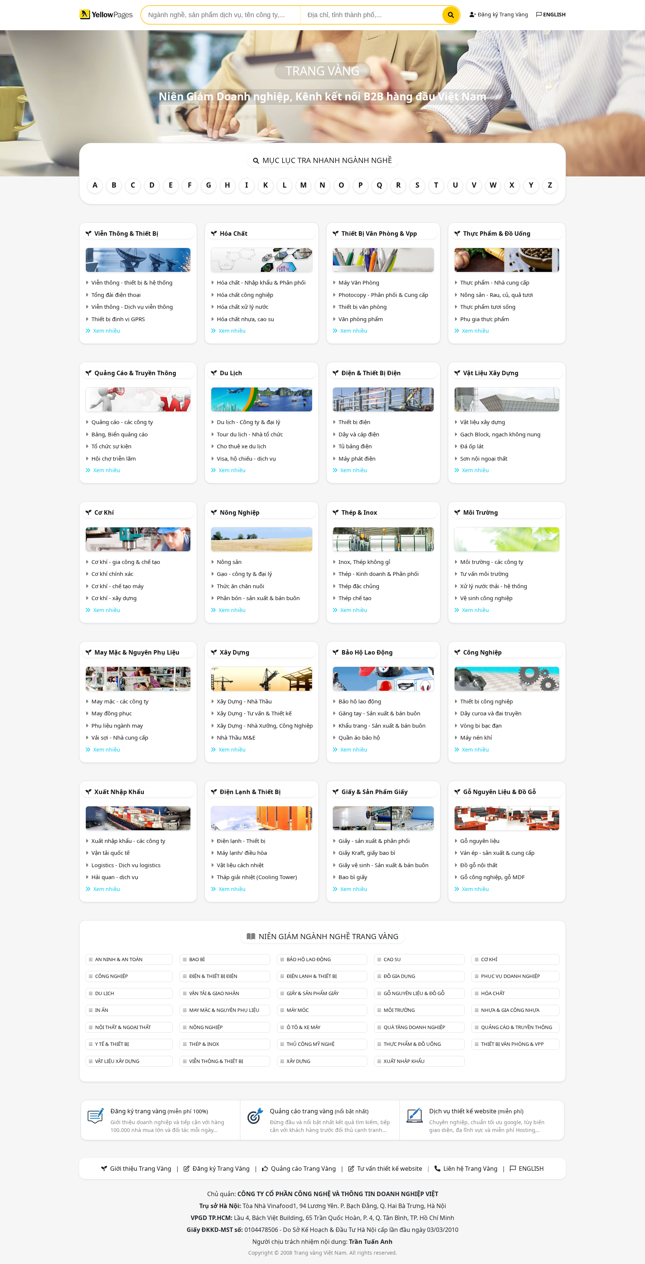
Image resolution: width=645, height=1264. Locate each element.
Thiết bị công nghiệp (486, 701)
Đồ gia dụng (399, 976)
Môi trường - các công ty (491, 561)
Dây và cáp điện (359, 434)
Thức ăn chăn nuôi (240, 586)
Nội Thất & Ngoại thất (123, 1027)
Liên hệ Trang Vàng (470, 1168)
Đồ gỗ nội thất (478, 865)
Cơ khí (104, 512)
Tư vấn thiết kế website (390, 1168)
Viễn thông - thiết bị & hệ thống (131, 282)
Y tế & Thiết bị (112, 1044)
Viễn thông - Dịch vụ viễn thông (132, 306)
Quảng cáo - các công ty (122, 422)
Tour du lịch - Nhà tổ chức (250, 434)
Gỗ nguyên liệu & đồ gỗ (499, 792)
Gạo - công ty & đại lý (244, 573)
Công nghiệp (482, 652)
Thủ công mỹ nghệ (310, 1044)
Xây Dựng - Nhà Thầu (244, 701)
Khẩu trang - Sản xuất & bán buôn (382, 725)
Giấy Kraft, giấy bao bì (367, 852)
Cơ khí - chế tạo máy (117, 586)
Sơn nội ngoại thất (483, 458)
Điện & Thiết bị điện (371, 373)
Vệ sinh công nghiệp (486, 598)
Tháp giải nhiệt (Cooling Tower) (257, 877)
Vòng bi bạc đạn (481, 725)
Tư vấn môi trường (484, 573)
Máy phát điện (357, 458)
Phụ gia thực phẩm (484, 319)
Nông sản (229, 561)
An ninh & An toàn (119, 959)
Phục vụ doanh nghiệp (510, 976)
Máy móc (298, 1010)
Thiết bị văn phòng (363, 306)
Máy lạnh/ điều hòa (242, 852)
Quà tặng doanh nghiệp (414, 1027)
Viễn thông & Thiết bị (126, 233)
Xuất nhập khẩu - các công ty (128, 840)
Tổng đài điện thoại (116, 294)
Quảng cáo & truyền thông (135, 373)
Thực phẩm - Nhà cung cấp (494, 282)
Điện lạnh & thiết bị (250, 792)
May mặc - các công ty (120, 701)
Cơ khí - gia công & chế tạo (125, 561)
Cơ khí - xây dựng (114, 598)
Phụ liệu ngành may (117, 725)
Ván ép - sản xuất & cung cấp (497, 852)
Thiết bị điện (354, 422)
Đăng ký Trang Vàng (502, 14)
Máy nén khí (476, 737)
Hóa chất (233, 233)
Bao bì (197, 959)
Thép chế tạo (355, 598)
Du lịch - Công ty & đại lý (248, 422)
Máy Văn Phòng (359, 282)
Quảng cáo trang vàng (319, 1111)
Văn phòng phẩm (361, 319)
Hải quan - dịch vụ (114, 877)
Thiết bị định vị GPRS (118, 319)
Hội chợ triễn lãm (113, 458)
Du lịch (231, 373)
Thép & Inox (359, 512)
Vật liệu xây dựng (490, 373)
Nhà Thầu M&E (236, 737)
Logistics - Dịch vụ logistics (126, 865)
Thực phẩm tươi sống (487, 306)
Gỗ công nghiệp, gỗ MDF (492, 877)
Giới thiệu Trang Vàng (140, 1168)
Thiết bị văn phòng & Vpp (379, 233)
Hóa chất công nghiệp (245, 294)
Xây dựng (234, 652)
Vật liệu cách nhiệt (240, 865)
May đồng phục (111, 713)
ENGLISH (554, 14)
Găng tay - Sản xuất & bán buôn (379, 713)
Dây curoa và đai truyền (490, 713)
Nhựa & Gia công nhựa (510, 1010)
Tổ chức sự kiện (111, 446)
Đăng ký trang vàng (159, 1111)
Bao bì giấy (353, 877)
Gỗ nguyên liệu (479, 840)
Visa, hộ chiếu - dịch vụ (246, 458)
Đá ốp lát (471, 446)
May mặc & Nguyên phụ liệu (137, 652)
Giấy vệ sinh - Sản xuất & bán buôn (384, 865)
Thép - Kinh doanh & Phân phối (379, 573)
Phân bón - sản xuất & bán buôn (258, 598)
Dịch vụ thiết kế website (476, 1111)
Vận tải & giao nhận (214, 993)
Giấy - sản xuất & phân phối (374, 840)
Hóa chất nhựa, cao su (245, 319)
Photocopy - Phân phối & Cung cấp (383, 294)
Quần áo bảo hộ (359, 737)
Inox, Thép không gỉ (364, 561)
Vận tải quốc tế (110, 852)
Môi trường (480, 512)
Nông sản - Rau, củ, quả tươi (496, 294)
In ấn (101, 1010)
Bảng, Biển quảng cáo (119, 434)
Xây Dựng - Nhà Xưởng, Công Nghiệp (265, 725)
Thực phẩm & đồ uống (496, 233)
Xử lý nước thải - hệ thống (493, 586)
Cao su (392, 959)
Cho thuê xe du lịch (241, 446)
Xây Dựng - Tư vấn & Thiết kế (254, 713)
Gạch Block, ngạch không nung (500, 434)
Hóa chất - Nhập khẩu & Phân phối (261, 282)
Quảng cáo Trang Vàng (303, 1168)
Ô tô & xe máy (303, 1027)
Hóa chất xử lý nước (242, 306)
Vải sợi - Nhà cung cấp (119, 737)
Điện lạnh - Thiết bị (241, 840)
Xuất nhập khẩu (119, 792)
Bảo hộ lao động (367, 652)
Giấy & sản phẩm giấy (375, 792)
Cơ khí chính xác (112, 573)
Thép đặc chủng (359, 586)
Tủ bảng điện (355, 446)
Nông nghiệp (239, 512)
